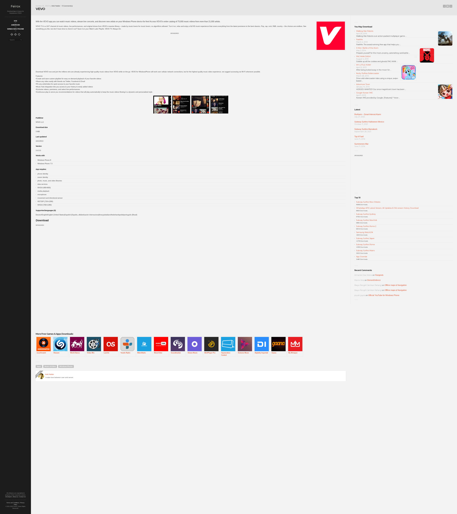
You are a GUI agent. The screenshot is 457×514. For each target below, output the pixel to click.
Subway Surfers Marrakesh (365, 129)
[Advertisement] (175, 51)
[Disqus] (191, 417)
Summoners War (361, 144)
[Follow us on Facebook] (11, 34)
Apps (39, 366)
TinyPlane (450, 6)
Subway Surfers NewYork (366, 220)
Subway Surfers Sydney (366, 214)
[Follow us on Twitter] (19, 34)
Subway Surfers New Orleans (368, 202)
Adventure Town (363, 84)
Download (42, 220)
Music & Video (50, 366)
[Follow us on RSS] (15, 34)
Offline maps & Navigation (396, 285)
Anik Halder (56, 6)
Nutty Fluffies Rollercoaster (367, 73)
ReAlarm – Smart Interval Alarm (367, 114)
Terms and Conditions (12, 502)
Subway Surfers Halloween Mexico (369, 122)
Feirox (15, 6)
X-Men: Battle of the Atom (367, 48)
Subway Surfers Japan (365, 238)
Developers (8, 496)
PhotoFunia (444, 6)
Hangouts (379, 275)
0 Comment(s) (67, 6)
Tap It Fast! (359, 137)
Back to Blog (447, 6)
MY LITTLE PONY (363, 65)
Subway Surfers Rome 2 (366, 226)
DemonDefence (374, 280)
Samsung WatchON (364, 232)
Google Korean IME (364, 93)
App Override (361, 257)
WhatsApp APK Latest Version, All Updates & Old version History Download (387, 208)
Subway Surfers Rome (365, 244)
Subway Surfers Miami (365, 250)
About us (15, 496)
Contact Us (22, 496)
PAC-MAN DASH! (363, 56)
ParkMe (359, 39)
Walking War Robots (364, 31)
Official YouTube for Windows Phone (383, 295)
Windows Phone (66, 366)
